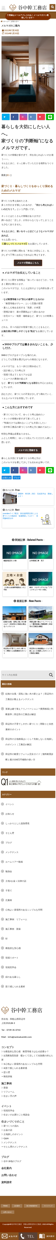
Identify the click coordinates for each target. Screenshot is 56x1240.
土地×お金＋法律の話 (15, 881)
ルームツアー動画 (14, 861)
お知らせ (6, 477)
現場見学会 (10, 967)
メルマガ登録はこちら (28, 262)
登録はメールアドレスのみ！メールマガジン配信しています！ (28, 16)
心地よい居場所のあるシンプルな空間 (23, 909)
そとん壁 (9, 833)
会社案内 (17, 1206)
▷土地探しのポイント (12, 1134)
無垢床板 (8, 1076)
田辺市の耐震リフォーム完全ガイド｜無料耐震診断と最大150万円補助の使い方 (29, 757)
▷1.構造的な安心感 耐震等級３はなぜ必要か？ (25, 1051)
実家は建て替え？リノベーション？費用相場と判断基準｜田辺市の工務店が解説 (29, 711)
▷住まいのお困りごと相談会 (15, 1114)
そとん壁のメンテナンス (15, 1146)
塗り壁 (7, 1072)
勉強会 (8, 871)
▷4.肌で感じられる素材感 (14, 1068)
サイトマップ (48, 1206)
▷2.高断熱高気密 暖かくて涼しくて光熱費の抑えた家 (27, 1057)
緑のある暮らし (13, 976)
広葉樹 (8, 900)
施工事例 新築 (14, 929)
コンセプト (7, 1047)
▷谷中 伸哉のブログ (11, 1161)
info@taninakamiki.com (20, 1037)
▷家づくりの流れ (10, 1125)
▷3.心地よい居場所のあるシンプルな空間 (21, 1064)
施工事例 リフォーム (16, 919)
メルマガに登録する (28, 450)
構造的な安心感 (13, 948)
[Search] (51, 675)
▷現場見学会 (7, 1110)
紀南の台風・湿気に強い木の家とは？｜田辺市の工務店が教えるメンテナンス (29, 696)
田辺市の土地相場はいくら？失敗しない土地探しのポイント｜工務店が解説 (29, 742)
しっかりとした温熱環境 (17, 823)
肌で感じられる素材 (15, 986)
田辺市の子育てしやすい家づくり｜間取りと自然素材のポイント (29, 727)
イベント (9, 804)
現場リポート (11, 957)
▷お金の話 (6, 1130)
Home (5, 1206)
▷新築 (4, 1087)
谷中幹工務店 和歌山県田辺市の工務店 (26, 1224)
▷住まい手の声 (9, 1096)
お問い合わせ (7, 1212)
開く (9, 175)
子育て (8, 890)
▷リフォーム (7, 1091)
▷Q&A (5, 1138)
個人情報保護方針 (32, 1206)
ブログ (16, 477)
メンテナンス (11, 852)
